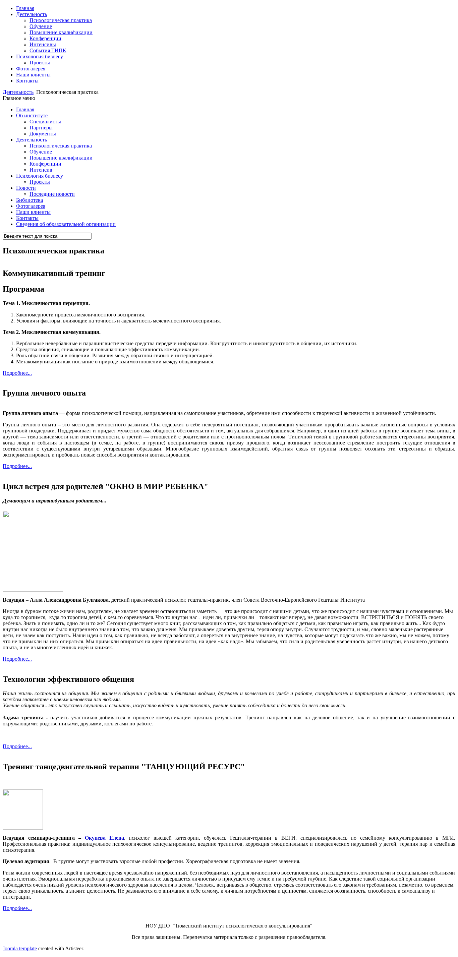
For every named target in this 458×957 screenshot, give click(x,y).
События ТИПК (48, 50)
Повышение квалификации (61, 32)
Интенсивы (43, 44)
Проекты (40, 62)
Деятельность (18, 92)
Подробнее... (17, 373)
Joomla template (20, 948)
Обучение (41, 26)
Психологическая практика (61, 20)
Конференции (45, 38)
